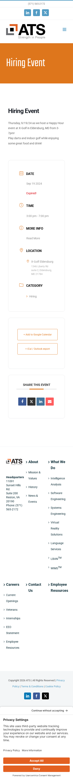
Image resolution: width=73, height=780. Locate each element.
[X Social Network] (31, 402)
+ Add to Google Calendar (38, 334)
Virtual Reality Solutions (56, 528)
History (33, 487)
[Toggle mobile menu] (65, 29)
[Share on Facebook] (22, 402)
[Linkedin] (40, 402)
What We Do (58, 465)
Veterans (11, 609)
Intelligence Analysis (58, 481)
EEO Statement (12, 630)
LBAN (56, 558)
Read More (33, 238)
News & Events (33, 498)
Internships (13, 618)
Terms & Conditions (32, 686)
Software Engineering (58, 496)
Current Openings (12, 598)
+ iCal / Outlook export (37, 348)
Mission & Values (34, 475)
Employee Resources (12, 644)
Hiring (33, 296)
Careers (12, 584)
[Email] (50, 402)
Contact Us (34, 587)
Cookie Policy (53, 686)
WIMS (56, 568)
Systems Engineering (58, 510)
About (33, 462)
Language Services (57, 546)
